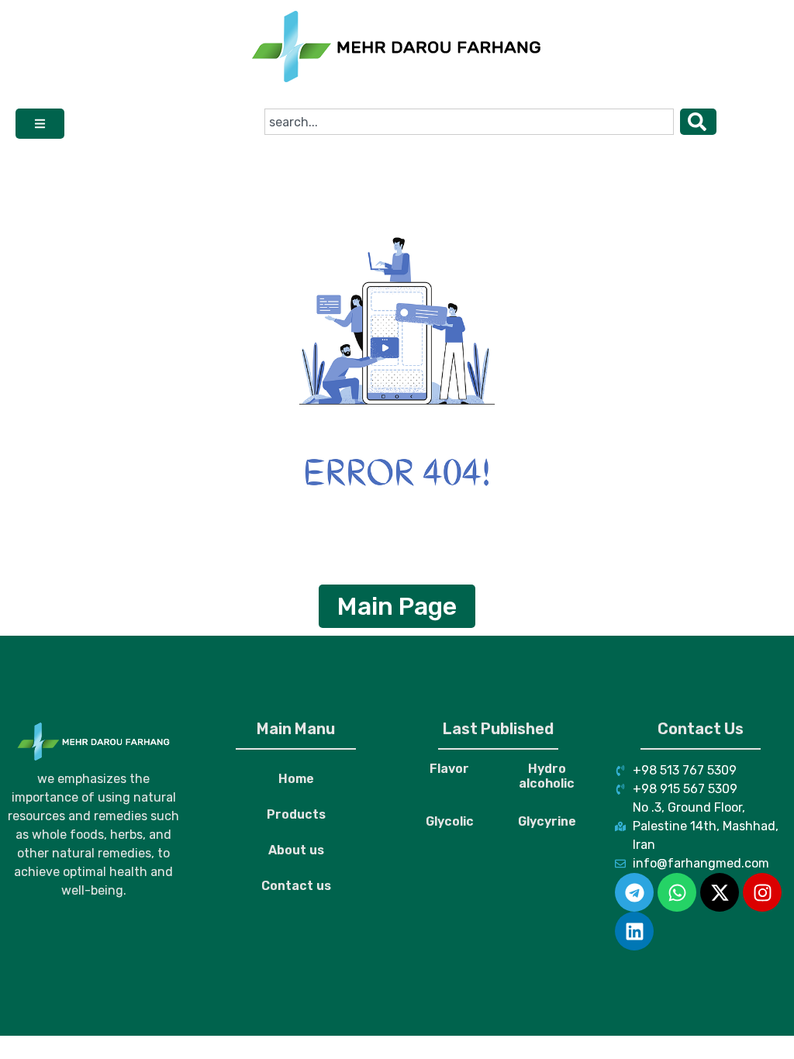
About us (296, 850)
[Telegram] (634, 892)
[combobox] (468, 122)
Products (296, 814)
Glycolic (450, 821)
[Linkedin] (634, 931)
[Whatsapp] (677, 892)
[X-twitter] (719, 892)
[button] (40, 124)
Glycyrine (547, 821)
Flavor (449, 768)
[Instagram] (762, 892)
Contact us (296, 885)
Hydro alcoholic (547, 776)
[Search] (698, 122)
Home (296, 778)
